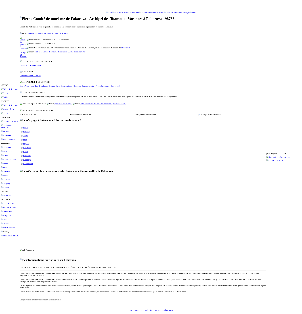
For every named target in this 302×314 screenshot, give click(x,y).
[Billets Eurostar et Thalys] (25, 132)
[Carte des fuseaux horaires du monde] (8, 208)
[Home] (109, 13)
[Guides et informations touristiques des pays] (4, 97)
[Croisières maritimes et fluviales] (5, 171)
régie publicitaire (147, 310)
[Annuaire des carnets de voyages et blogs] (9, 121)
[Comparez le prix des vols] (278, 157)
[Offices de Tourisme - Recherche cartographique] (125, 13)
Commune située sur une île (83, 86)
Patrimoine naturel (102, 86)
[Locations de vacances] (5, 179)
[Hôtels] (4, 175)
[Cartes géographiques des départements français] (4, 113)
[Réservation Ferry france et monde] (4, 163)
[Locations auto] (5, 187)
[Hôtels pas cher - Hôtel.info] (24, 152)
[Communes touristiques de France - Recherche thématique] (9, 109)
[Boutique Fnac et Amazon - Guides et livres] (8, 228)
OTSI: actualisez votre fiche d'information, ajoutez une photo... (103, 104)
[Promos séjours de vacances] (4, 167)
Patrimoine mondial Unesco (30, 76)
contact (136, 310)
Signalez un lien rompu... (63, 104)
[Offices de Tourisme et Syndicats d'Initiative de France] (9, 105)
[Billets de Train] (24, 128)
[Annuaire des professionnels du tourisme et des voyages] (8, 139)
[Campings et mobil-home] (5, 183)
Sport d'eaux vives (27, 86)
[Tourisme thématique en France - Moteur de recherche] (151, 13)
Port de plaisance (41, 86)
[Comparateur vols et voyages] (7, 147)
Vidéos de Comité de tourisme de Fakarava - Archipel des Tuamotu (60, 52)
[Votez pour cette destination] (210, 115)
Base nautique (66, 86)
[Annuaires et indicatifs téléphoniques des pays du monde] (6, 216)
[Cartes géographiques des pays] (4, 93)
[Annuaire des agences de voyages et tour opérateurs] (6, 135)
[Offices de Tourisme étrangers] (9, 89)
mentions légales (168, 310)
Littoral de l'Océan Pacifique (30, 65)
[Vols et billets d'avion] (7, 151)
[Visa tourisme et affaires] (4, 220)
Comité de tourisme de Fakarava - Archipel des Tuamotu (48, 33)
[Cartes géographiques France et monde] (7, 203)
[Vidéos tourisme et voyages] (6, 195)
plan (130, 310)
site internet (125, 48)
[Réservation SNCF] (5, 155)
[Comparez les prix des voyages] (27, 164)
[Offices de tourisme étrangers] (177, 13)
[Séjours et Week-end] (25, 144)
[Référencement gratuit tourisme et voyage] (10, 236)
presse (157, 310)
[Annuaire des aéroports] (5, 131)
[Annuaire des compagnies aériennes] (10, 127)
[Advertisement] (151, 6)
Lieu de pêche (54, 86)
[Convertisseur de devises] (5, 224)
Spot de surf (115, 86)
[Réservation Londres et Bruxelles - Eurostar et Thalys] (9, 159)
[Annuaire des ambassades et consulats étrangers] (6, 212)
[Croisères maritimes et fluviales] (26, 148)
